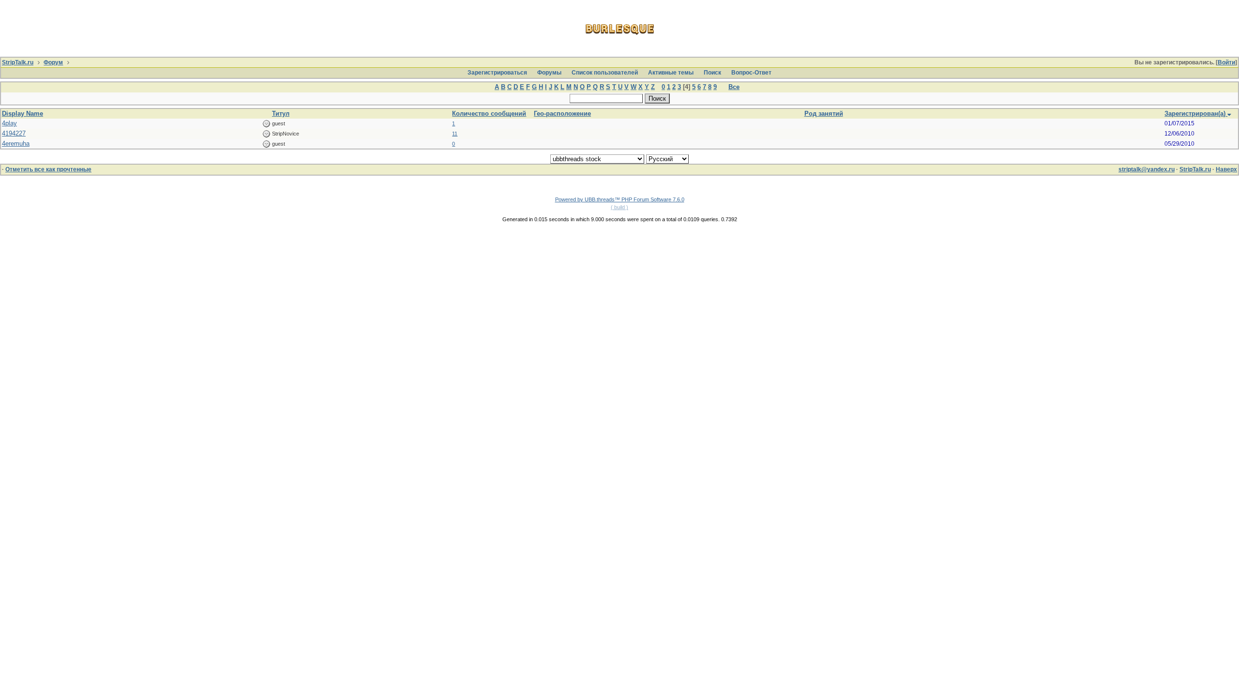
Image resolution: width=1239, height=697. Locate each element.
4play (9, 123)
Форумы (549, 72)
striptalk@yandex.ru (1146, 169)
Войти (1226, 62)
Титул (280, 113)
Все (734, 87)
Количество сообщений (489, 113)
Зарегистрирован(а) (1195, 113)
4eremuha (16, 143)
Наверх (1226, 169)
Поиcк (712, 72)
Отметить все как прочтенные (48, 169)
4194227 (14, 133)
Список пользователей (605, 72)
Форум (53, 62)
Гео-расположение (562, 113)
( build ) (619, 207)
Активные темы (671, 72)
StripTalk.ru (17, 62)
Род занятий (823, 113)
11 (454, 133)
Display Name (22, 113)
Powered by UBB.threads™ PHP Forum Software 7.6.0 (619, 199)
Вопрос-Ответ (751, 72)
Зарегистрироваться (497, 72)
